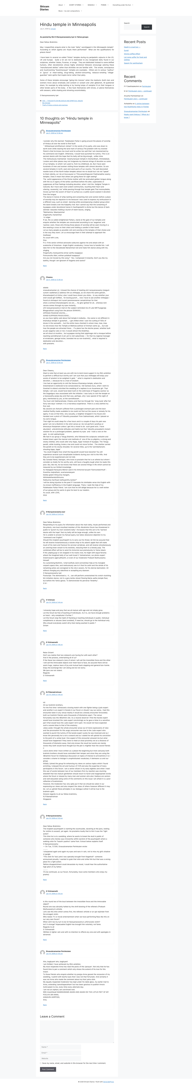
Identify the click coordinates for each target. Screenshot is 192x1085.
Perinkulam (146, 86)
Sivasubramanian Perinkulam (58, 131)
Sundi (126, 50)
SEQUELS (91, 5)
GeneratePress (108, 1082)
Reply (45, 266)
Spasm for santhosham (133, 63)
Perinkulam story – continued (140, 91)
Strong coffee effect (132, 54)
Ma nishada (46, 103)
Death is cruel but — (132, 47)
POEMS (103, 5)
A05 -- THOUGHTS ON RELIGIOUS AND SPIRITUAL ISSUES (62, 101)
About (60, 5)
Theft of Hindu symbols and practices (55, 105)
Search (127, 23)
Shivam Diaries (44, 8)
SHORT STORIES (75, 5)
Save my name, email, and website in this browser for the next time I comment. (74, 1063)
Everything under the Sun (122, 5)
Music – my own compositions (69, 11)
